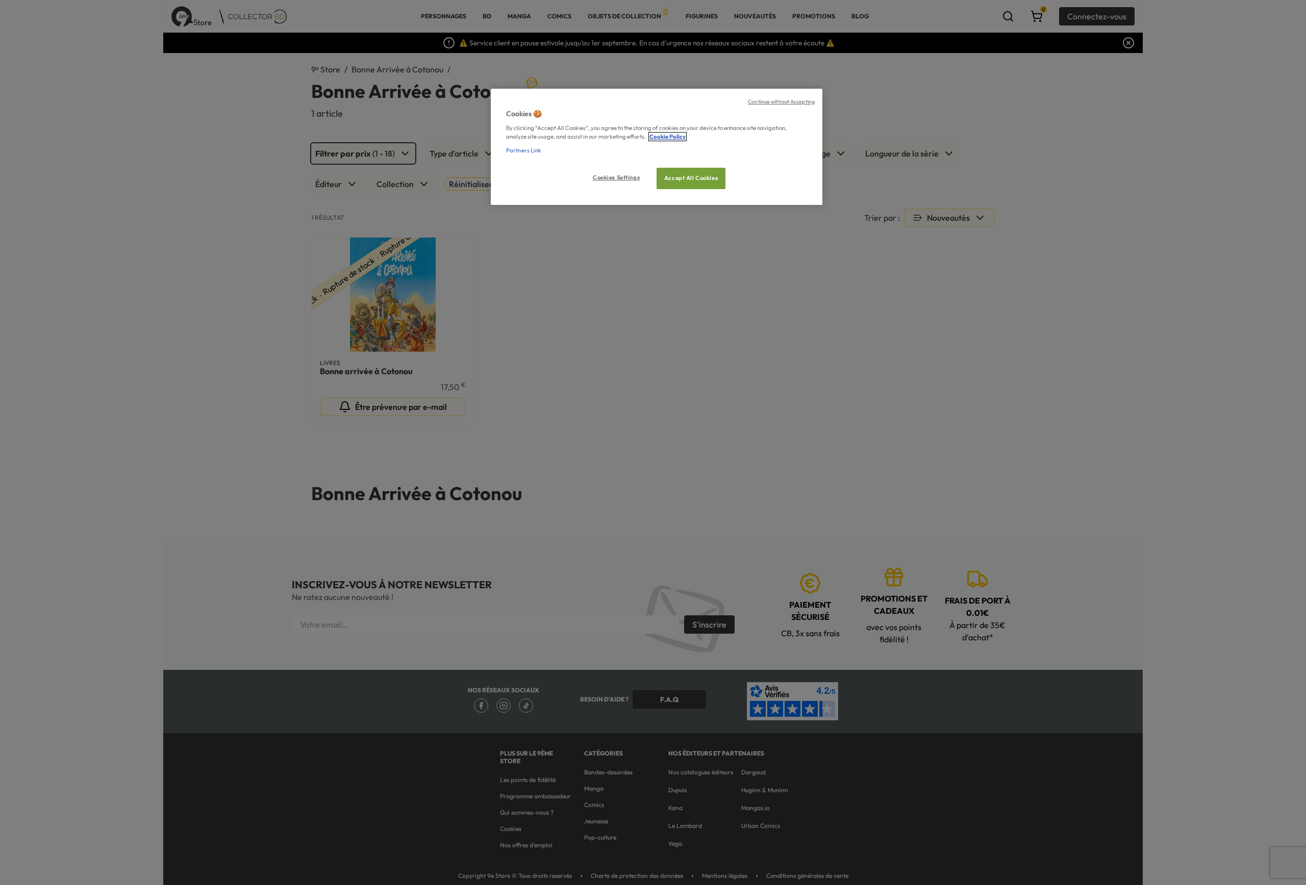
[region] (656, 147)
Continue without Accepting (781, 101)
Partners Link (523, 150)
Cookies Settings (616, 177)
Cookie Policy (667, 136)
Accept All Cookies (691, 177)
